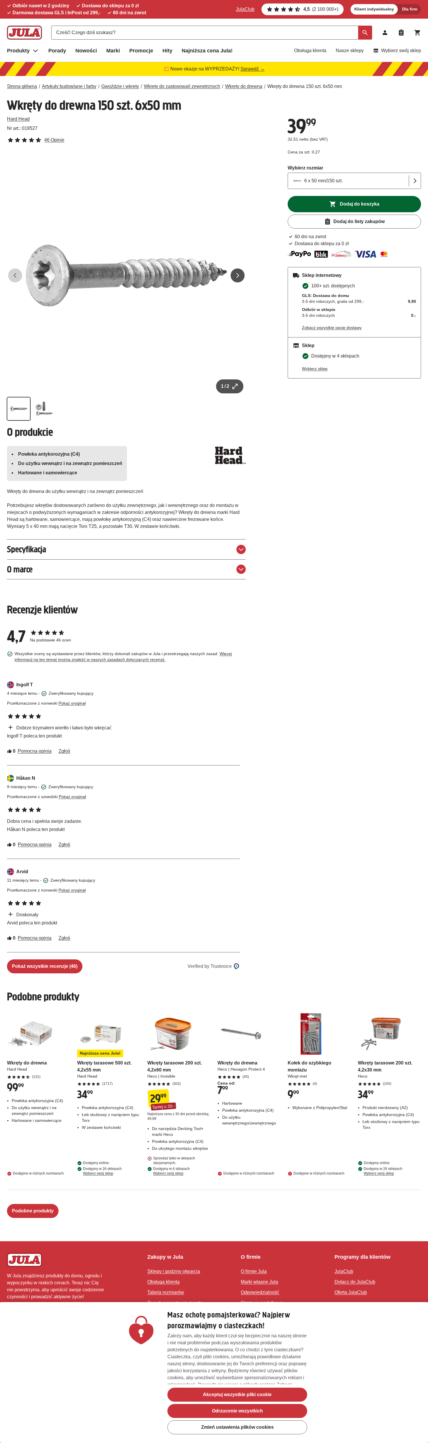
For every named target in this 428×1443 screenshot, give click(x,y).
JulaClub (245, 9)
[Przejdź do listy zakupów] (401, 33)
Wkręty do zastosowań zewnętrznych (182, 86)
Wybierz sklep (315, 368)
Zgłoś (64, 751)
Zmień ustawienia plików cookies (237, 1427)
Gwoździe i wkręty (120, 86)
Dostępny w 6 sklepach (171, 1171)
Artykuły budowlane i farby (69, 86)
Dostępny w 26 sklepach (102, 1171)
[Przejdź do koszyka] (418, 33)
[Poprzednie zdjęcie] (15, 275)
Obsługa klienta (310, 50)
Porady (57, 51)
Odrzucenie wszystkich (237, 1410)
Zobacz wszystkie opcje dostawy (332, 327)
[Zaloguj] (385, 33)
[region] (214, 1372)
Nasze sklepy (350, 50)
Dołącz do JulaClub (355, 1281)
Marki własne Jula (259, 1281)
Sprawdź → (252, 68)
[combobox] (211, 33)
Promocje (141, 51)
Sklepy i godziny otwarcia (173, 1271)
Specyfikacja (26, 549)
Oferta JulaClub (351, 1292)
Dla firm (409, 9)
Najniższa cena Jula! (207, 51)
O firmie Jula (254, 1271)
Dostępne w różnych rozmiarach (38, 1173)
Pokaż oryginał (72, 703)
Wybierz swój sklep (401, 50)
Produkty (18, 51)
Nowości (86, 51)
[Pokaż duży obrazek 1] (126, 275)
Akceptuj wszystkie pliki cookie (237, 1394)
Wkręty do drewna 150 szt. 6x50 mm (304, 86)
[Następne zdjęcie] (238, 275)
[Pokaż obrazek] (18, 408)
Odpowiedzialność (260, 1292)
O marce (20, 569)
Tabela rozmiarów (165, 1292)
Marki (113, 51)
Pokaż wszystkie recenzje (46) (44, 966)
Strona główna (22, 86)
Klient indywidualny (374, 9)
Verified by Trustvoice (210, 966)
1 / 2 (225, 386)
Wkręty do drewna (243, 86)
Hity (167, 51)
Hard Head (18, 118)
